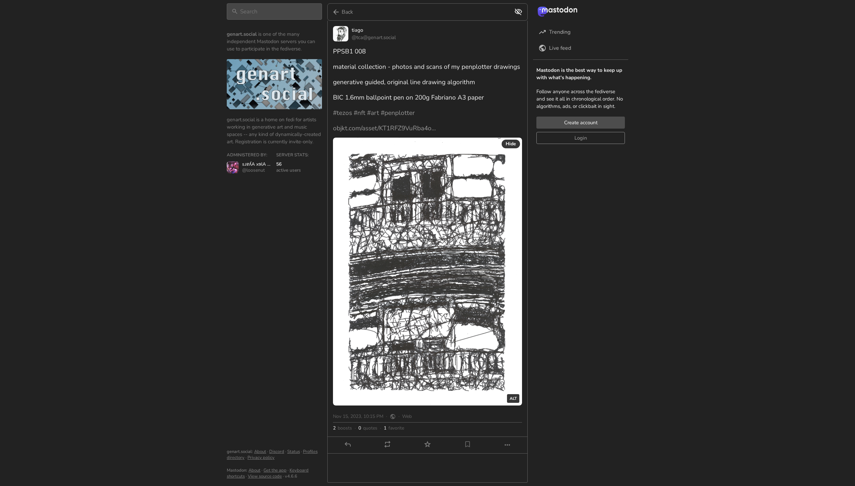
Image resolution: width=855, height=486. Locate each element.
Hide (511, 144)
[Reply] (348, 444)
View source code (265, 476)
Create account (580, 122)
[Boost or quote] (387, 444)
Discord (276, 452)
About (260, 452)
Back (347, 12)
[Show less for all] (518, 12)
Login (580, 138)
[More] (507, 445)
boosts (342, 428)
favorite (394, 428)
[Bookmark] (468, 444)
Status (293, 452)
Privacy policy (261, 458)
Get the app (275, 470)
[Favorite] (427, 444)
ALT (513, 398)
